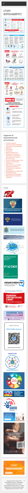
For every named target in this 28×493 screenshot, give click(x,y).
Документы (9, 148)
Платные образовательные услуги (14, 160)
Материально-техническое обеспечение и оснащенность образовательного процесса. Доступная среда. (13, 156)
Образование (9, 149)
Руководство (9, 151)
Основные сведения (11, 143)
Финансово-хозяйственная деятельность (12, 162)
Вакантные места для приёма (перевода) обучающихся (13, 165)
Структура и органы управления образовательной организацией (14, 145)
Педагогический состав (12, 152)
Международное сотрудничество (14, 171)
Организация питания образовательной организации (13, 173)
